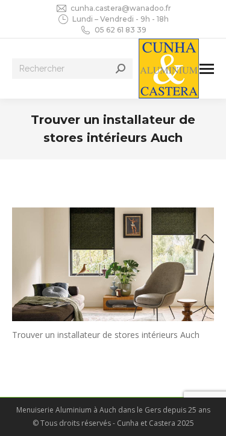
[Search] (120, 68)
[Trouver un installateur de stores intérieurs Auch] (113, 264)
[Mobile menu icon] (206, 69)
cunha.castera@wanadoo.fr (121, 8)
